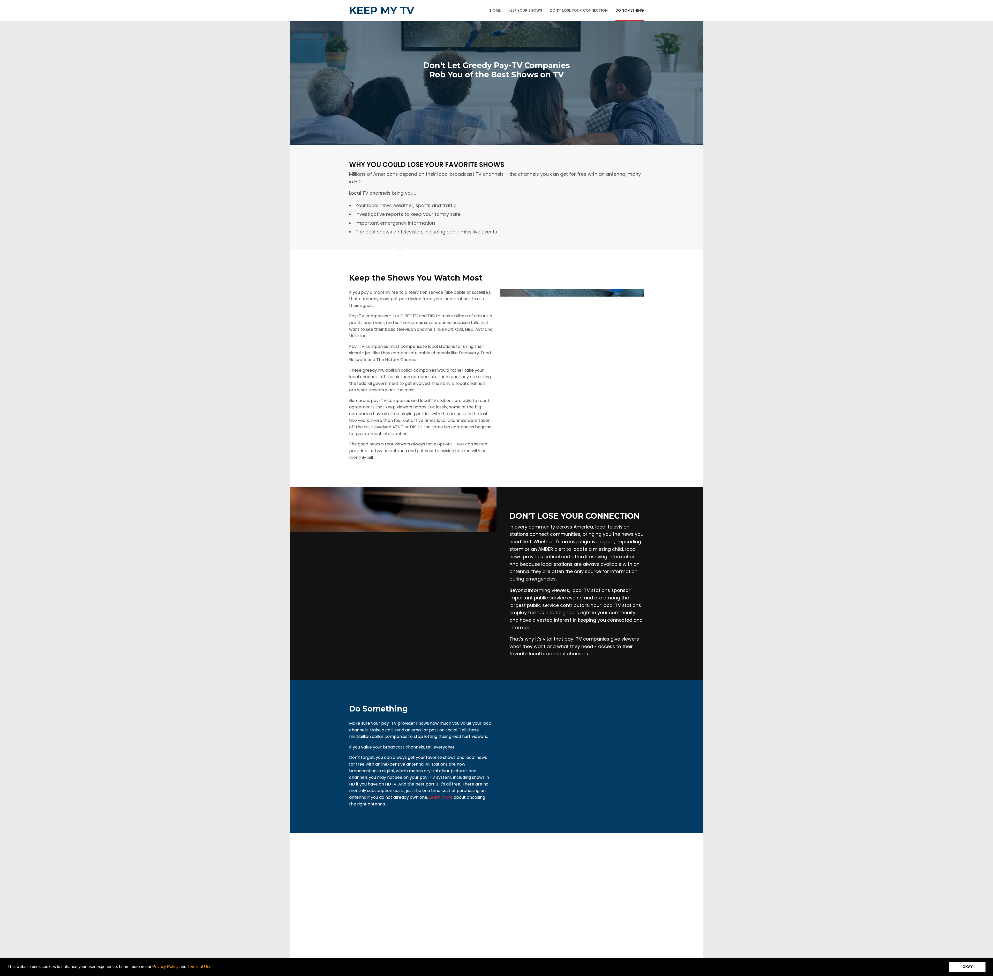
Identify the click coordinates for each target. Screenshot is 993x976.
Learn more (441, 797)
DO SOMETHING (629, 10)
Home (495, 10)
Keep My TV (381, 10)
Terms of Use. (200, 966)
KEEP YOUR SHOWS (525, 10)
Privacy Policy (165, 966)
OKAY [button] (967, 967)
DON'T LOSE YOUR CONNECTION (579, 10)
